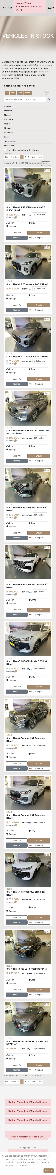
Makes (7, 110)
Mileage (7, 128)
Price (6, 137)
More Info (17, 232)
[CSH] (51, 7)
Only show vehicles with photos (23, 150)
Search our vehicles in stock (19, 85)
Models (7, 115)
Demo (27, 92)
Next (33, 157)
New (13, 92)
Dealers (7, 106)
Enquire (39, 232)
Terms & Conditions (18, 1165)
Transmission (10, 141)
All (7, 92)
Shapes (7, 132)
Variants (8, 119)
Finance (16, 237)
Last (40, 157)
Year (6, 124)
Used (20, 92)
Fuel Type (8, 145)
